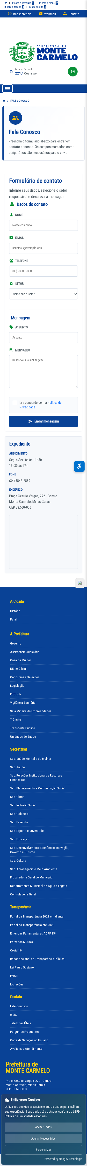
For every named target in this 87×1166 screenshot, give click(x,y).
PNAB (14, 976)
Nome (18, 215)
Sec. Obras (17, 797)
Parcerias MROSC (21, 942)
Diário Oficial (18, 668)
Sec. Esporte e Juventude (27, 831)
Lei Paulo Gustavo (22, 967)
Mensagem (22, 350)
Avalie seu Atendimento (26, 1048)
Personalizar (43, 1149)
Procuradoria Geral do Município (31, 877)
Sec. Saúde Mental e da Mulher (30, 759)
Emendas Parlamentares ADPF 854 (33, 933)
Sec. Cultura (18, 860)
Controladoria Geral (23, 894)
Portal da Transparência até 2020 (32, 925)
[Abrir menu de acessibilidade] (79, 466)
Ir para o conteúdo (23, 3)
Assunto (21, 327)
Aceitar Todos (43, 1127)
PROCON (15, 694)
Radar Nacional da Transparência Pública (37, 959)
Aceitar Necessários (43, 1138)
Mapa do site (37, 6)
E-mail (19, 238)
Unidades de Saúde (23, 736)
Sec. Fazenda (19, 822)
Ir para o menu (48, 3)
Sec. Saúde (17, 767)
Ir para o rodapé (13, 6)
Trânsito (15, 719)
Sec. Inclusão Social (23, 805)
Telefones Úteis (20, 1023)
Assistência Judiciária (24, 652)
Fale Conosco (19, 1006)
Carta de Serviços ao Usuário (29, 1040)
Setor (19, 283)
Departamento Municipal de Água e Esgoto (38, 886)
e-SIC (13, 1015)
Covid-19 (16, 950)
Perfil (13, 619)
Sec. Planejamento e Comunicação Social (37, 788)
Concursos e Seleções (24, 677)
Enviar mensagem (47, 421)
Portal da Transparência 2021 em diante (37, 916)
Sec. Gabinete (19, 814)
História (15, 611)
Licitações (16, 984)
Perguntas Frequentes (24, 1032)
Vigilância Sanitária (23, 702)
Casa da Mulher (20, 660)
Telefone (21, 261)
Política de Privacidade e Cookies (26, 1116)
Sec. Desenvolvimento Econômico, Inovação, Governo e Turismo (39, 850)
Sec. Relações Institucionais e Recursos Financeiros (36, 778)
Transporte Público (22, 728)
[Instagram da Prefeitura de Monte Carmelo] (73, 71)
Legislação (17, 685)
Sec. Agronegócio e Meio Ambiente (33, 869)
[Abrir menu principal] (7, 88)
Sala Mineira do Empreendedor (30, 711)
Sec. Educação (19, 839)
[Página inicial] (3, 101)
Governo (15, 643)
